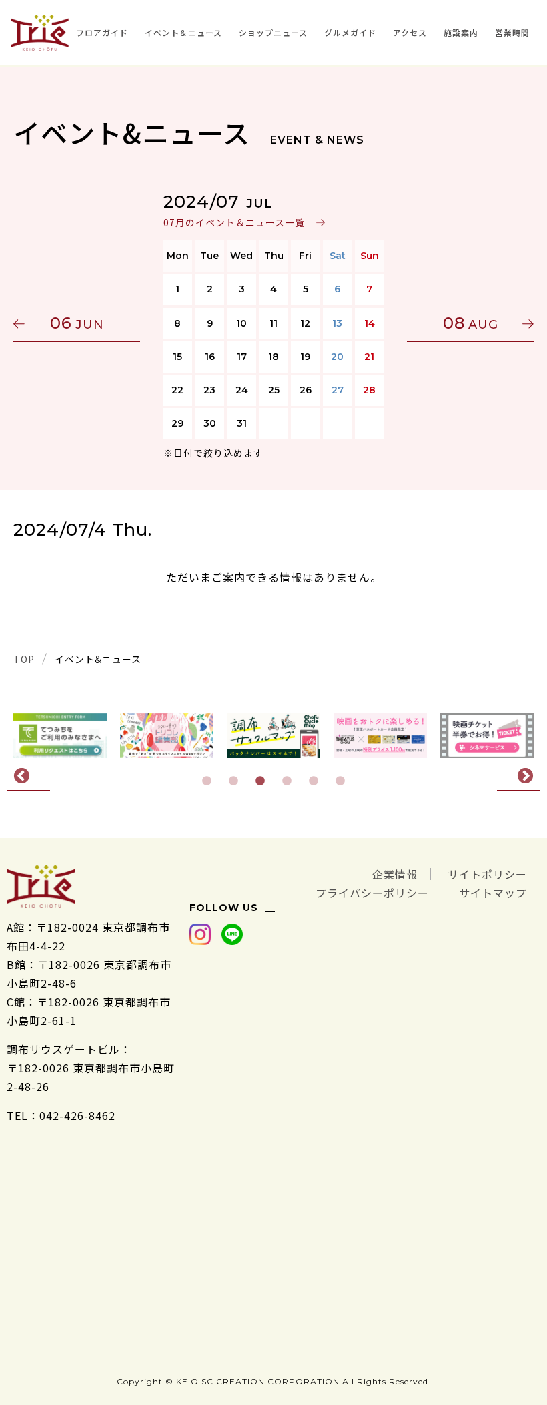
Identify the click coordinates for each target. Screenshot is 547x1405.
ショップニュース (273, 32)
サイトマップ (493, 893)
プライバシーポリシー (372, 893)
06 (77, 323)
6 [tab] (340, 781)
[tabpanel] (273, 735)
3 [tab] (260, 781)
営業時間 (512, 32)
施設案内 (461, 32)
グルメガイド (350, 32)
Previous (28, 777)
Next (518, 777)
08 (470, 323)
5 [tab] (313, 781)
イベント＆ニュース (183, 32)
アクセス (410, 32)
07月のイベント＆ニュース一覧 (234, 222)
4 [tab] (287, 781)
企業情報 (395, 874)
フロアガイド (102, 32)
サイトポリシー (487, 874)
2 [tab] (233, 781)
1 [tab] (206, 781)
